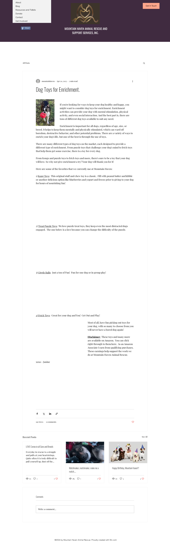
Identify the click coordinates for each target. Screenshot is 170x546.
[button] (144, 63)
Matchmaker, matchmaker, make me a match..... (84, 469)
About (18, 2)
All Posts (26, 63)
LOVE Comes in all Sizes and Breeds (39, 446)
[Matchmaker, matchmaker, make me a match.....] (85, 452)
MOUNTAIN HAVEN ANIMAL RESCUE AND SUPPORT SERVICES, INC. (86, 30)
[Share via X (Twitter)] (43, 413)
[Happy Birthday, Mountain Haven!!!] (128, 452)
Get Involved (21, 21)
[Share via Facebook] (37, 413)
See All (144, 436)
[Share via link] (56, 413)
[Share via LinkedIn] (50, 413)
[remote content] (59, 205)
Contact (19, 17)
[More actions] (132, 81)
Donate (19, 13)
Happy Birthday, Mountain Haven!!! (125, 468)
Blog (18, 6)
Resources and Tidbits (26, 10)
